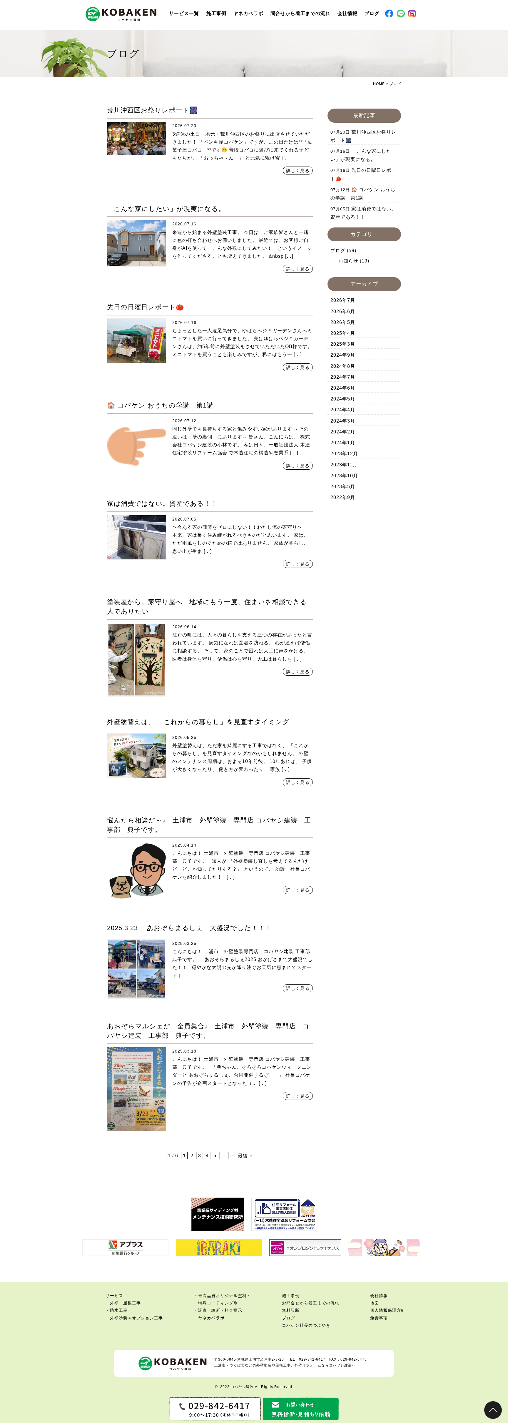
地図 (374, 1303)
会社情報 (347, 13)
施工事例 (216, 13)
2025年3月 (342, 344)
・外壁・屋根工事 (123, 1303)
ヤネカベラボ (248, 13)
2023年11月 (343, 464)
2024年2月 (342, 431)
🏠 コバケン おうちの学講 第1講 (160, 405)
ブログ (372, 13)
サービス (114, 1295)
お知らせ (348, 260)
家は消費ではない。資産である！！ (162, 503)
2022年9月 (342, 497)
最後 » (245, 1155)
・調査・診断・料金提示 (218, 1310)
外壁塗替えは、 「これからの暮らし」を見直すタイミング (198, 722)
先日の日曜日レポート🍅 (145, 307)
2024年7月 (342, 377)
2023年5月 (342, 486)
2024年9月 (342, 355)
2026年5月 (342, 322)
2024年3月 (342, 420)
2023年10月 (344, 475)
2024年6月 (342, 387)
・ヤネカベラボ (209, 1318)
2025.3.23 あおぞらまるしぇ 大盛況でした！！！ (189, 928)
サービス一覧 (184, 13)
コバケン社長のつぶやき (306, 1325)
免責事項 (379, 1318)
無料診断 (291, 1310)
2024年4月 (342, 409)
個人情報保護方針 (387, 1310)
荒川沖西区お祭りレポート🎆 (152, 110)
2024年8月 (342, 366)
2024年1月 (342, 442)
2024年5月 (342, 398)
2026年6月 (342, 311)
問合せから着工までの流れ (300, 13)
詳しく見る (298, 170)
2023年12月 (344, 453)
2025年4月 (342, 333)
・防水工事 (117, 1310)
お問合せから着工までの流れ (310, 1303)
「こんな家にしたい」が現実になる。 (166, 208)
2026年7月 (342, 300)
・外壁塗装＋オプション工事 (134, 1318)
